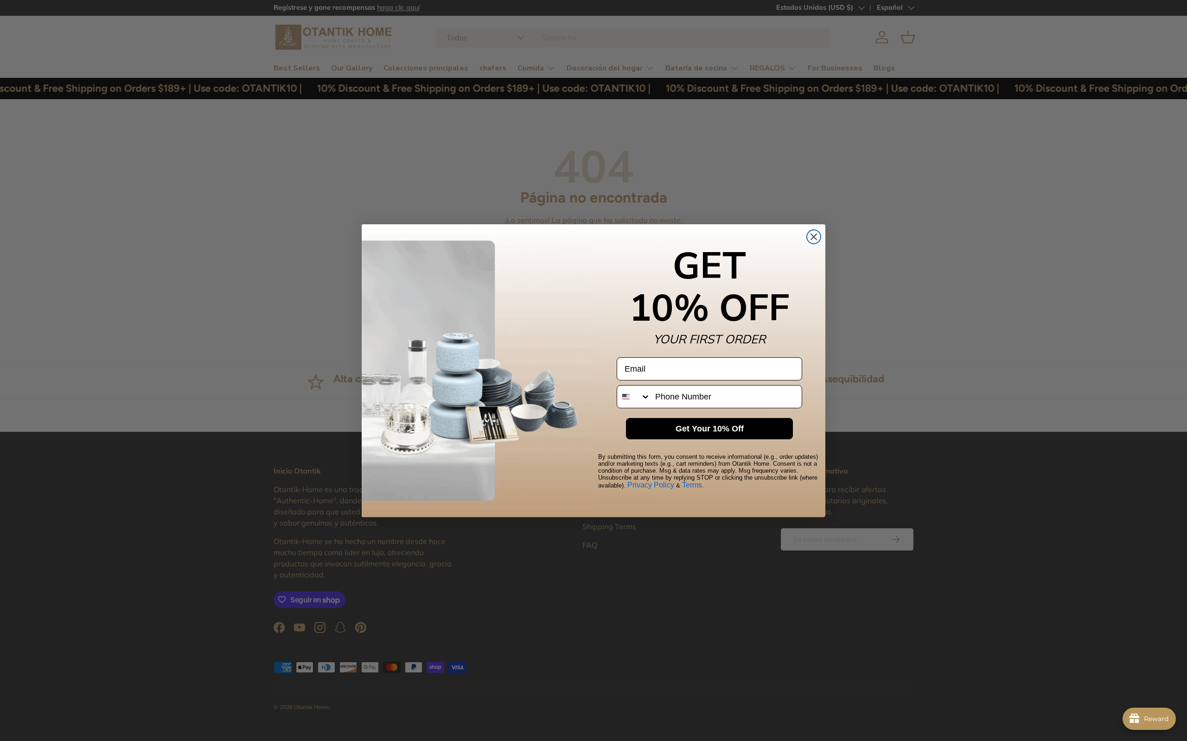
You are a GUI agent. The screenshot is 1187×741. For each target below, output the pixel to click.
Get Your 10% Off (710, 428)
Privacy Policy (650, 485)
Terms (692, 485)
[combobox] (634, 397)
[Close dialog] (814, 237)
